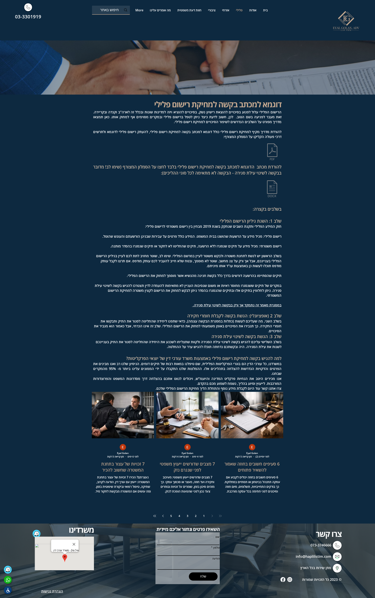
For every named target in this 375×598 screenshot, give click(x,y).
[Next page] (162, 515)
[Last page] (154, 515)
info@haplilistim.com (313, 556)
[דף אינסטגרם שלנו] (289, 579)
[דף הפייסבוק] (282, 579)
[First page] (220, 515)
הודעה (216, 558)
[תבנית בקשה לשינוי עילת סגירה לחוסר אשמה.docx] (272, 189)
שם (217, 536)
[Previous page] (212, 515)
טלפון (216, 547)
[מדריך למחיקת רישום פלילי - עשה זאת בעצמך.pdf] (272, 152)
